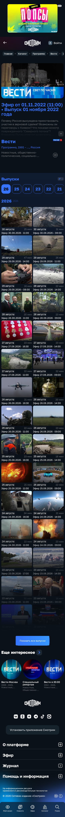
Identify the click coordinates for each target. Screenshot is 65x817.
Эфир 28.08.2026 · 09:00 (47, 318)
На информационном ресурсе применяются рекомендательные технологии (25, 789)
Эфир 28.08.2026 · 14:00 (47, 289)
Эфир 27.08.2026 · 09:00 (47, 374)
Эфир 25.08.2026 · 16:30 (15, 459)
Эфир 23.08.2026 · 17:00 (15, 573)
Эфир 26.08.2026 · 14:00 (47, 403)
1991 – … (23, 147)
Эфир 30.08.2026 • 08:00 (47, 232)
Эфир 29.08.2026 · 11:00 (46, 261)
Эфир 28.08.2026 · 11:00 (15, 318)
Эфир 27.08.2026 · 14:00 (47, 346)
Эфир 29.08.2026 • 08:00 (15, 289)
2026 (15, 200)
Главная (8, 53)
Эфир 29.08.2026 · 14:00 (15, 261)
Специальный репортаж (31, 683)
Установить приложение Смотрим (32, 730)
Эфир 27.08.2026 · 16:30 (15, 346)
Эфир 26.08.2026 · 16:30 (15, 403)
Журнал (10, 765)
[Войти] (50, 43)
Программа (39, 53)
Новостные (8, 152)
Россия (35, 147)
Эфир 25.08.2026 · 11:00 (15, 488)
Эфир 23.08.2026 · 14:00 (47, 573)
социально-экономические (19, 157)
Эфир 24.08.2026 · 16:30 (15, 516)
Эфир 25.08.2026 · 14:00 (47, 459)
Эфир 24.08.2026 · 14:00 (47, 516)
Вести (53, 53)
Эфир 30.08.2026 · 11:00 (15, 232)
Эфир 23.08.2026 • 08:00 (47, 601)
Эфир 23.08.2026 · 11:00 (15, 601)
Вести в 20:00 (52, 682)
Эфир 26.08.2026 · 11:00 (15, 431)
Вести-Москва (9, 682)
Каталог (22, 53)
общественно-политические (18, 154)
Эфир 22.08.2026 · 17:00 (15, 630)
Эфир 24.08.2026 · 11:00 (15, 545)
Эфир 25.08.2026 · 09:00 (47, 488)
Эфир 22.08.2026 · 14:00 (47, 630)
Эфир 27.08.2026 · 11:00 (15, 374)
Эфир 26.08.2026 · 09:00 (47, 431)
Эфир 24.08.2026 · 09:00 (47, 545)
